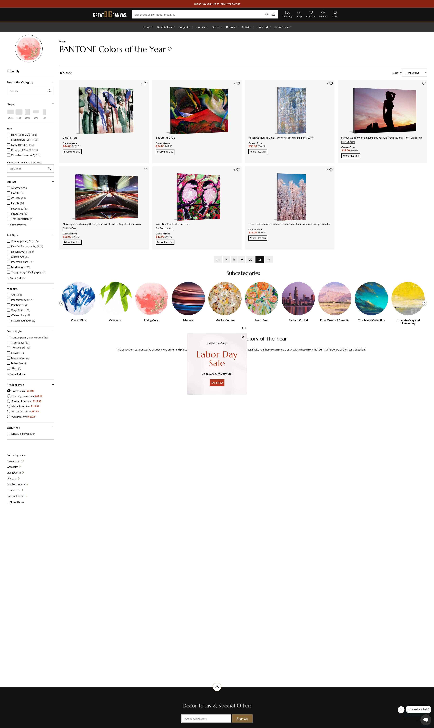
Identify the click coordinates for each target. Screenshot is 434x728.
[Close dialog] (243, 337)
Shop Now (217, 382)
